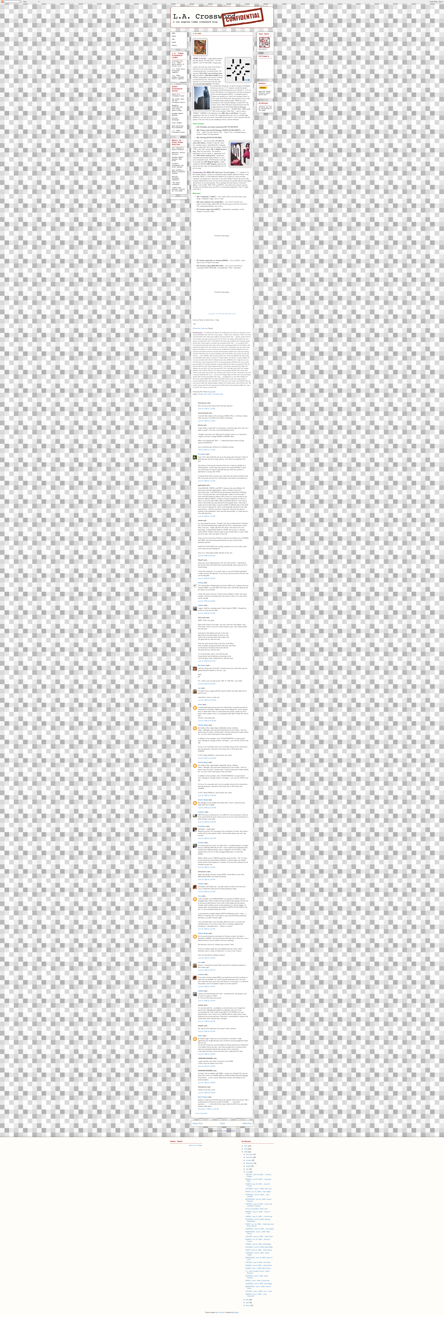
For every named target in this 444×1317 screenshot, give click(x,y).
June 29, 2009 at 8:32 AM (206, 578)
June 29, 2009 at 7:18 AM (206, 408)
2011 (246, 1146)
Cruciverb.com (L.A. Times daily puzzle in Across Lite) (178, 63)
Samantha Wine (218, 394)
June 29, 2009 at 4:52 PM (206, 1031)
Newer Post (197, 1123)
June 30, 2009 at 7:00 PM (206, 1066)
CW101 (174, 42)
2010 (246, 1149)
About (174, 36)
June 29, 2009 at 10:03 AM (207, 700)
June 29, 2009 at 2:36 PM (206, 958)
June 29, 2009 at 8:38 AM (206, 601)
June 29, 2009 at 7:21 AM (206, 450)
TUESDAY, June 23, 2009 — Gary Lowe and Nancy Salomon (258, 1205)
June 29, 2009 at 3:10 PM (206, 986)
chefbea (201, 605)
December (249, 1154)
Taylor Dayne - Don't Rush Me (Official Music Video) (222, 313)
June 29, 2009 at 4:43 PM (206, 1001)
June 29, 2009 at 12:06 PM (207, 822)
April (247, 1302)
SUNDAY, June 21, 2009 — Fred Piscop (258, 1216)
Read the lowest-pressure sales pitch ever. (265, 93)
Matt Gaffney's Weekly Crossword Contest (178, 171)
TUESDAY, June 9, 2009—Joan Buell (257, 1262)
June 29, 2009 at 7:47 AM (206, 516)
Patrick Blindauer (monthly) (175, 178)
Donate (174, 45)
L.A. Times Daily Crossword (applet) (178, 70)
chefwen (201, 884)
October (249, 1160)
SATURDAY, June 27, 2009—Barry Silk (258, 1189)
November (249, 1157)
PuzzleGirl (201, 454)
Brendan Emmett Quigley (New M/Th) (177, 159)
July (247, 1169)
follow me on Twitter (195, 1145)
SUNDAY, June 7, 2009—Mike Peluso (258, 1268)
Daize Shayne (203, 1097)
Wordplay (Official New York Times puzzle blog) (177, 108)
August (248, 1166)
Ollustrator (220, 1312)
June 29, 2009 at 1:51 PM (206, 891)
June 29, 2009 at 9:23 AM (206, 613)
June (248, 1172)
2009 (246, 1152)
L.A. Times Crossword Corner (178, 131)
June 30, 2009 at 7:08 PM (206, 1083)
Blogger (236, 1312)
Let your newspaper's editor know (256, 1209)
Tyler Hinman (177, 123)
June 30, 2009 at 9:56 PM (206, 1093)
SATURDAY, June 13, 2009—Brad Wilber (259, 1247)
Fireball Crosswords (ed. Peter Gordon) (178, 165)
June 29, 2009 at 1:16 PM (206, 867)
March (248, 1305)
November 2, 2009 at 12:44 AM (208, 1109)
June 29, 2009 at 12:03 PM (207, 808)
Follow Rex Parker (199, 328)
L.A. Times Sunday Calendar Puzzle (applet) (178, 77)
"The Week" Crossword (176, 183)
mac (199, 688)
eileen (200, 704)
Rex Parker (208, 394)
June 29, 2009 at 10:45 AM (207, 721)
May (247, 1300)
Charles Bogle (203, 725)
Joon (200, 896)
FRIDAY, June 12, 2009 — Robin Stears (258, 1250)
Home (222, 1123)
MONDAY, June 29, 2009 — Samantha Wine (214, 38)
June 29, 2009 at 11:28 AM (207, 758)
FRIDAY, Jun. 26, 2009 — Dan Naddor (258, 1192)
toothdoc (201, 812)
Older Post (247, 1123)
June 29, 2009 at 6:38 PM (206, 1054)
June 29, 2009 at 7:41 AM (206, 481)
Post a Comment (201, 1113)
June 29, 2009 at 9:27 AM (206, 661)
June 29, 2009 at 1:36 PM (206, 879)
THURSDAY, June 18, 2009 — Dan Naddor (259, 1229)
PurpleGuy (202, 826)
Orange (200, 583)
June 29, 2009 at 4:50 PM (206, 1021)
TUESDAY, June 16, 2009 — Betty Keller (259, 1236)
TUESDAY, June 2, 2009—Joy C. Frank (258, 1291)
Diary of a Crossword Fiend (178, 95)
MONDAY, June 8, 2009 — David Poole (258, 1265)
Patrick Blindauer (175, 119)
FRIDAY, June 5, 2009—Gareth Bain (257, 1281)
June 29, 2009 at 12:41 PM (207, 838)
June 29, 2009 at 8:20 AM (206, 556)
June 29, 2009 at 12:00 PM (207, 795)
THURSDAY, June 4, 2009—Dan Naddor (258, 1284)
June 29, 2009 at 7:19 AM (206, 421)
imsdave (201, 842)
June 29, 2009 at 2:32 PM (206, 929)
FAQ (173, 39)
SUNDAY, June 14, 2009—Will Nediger (258, 1244)
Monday (200, 394)
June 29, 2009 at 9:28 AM (206, 684)
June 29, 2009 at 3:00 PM (206, 970)
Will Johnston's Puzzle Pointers (178, 148)
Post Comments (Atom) (227, 1131)
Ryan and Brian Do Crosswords (177, 127)
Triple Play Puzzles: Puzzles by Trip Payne (178, 189)
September (250, 1163)
